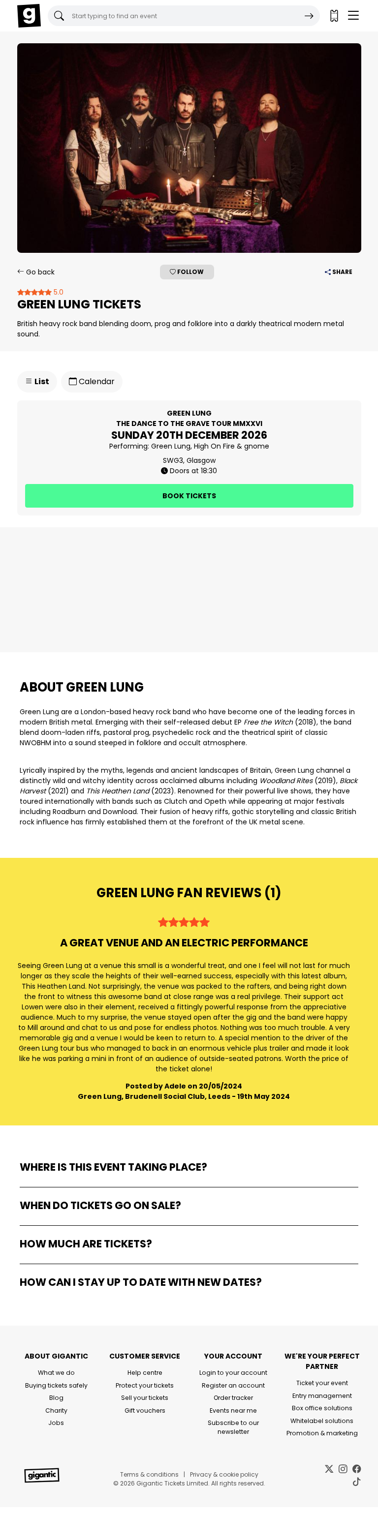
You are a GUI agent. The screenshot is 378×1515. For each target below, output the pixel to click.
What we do (56, 1372)
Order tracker (233, 1398)
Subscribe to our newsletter (233, 1427)
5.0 (57, 292)
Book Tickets (189, 496)
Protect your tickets (145, 1385)
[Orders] (334, 16)
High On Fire (214, 446)
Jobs (56, 1423)
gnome (256, 446)
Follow (190, 272)
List (41, 381)
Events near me (233, 1410)
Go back (39, 272)
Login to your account (233, 1372)
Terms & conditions (149, 1474)
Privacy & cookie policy (224, 1474)
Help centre (144, 1372)
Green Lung (170, 446)
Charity (56, 1410)
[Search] (309, 16)
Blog (56, 1398)
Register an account (233, 1385)
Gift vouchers (145, 1410)
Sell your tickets (144, 1398)
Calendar (96, 381)
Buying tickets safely (56, 1385)
